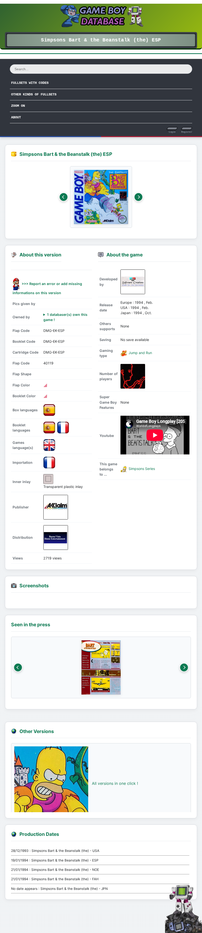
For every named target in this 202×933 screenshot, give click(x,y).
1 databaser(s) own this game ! (65, 317)
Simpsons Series (141, 468)
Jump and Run (140, 353)
